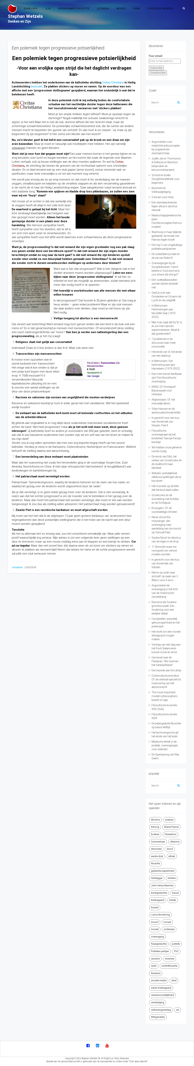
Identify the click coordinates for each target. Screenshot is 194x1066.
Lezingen (103, 8)
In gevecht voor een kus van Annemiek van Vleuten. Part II (165, 421)
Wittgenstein (158, 1017)
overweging (157, 936)
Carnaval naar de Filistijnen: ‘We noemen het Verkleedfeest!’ (165, 661)
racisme (155, 958)
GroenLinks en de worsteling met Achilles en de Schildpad (165, 499)
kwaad (154, 907)
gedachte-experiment (162, 870)
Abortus (155, 819)
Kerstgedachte (159, 892)
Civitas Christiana (113, 82)
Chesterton (170, 834)
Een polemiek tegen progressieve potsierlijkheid (58, 48)
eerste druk (157, 856)
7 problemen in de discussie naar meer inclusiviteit (164, 342)
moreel (155, 929)
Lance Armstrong (160, 914)
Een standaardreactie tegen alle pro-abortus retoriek (165, 206)
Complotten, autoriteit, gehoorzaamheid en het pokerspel (166, 622)
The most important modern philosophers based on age (165, 696)
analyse (169, 819)
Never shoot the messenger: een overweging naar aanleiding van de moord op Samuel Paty (166, 525)
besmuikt (36, 86)
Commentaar (158, 841)
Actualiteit (17, 567)
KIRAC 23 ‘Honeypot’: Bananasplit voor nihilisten (164, 390)
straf (174, 980)
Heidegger (157, 878)
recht (153, 965)
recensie (169, 958)
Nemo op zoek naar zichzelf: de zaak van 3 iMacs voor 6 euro (165, 576)
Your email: (156, 55)
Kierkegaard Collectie (73, 8)
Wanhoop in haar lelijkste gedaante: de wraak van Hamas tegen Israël (166, 236)
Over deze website (160, 8)
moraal (167, 922)
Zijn (48, 8)
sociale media (158, 980)
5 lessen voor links (163, 197)
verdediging (157, 1002)
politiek (176, 943)
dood (170, 848)
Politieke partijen (160, 951)
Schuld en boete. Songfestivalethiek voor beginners (166, 179)
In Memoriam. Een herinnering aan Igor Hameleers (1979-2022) (166, 364)
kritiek (172, 900)
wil (177, 1009)
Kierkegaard (157, 900)
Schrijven (31, 8)
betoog (155, 826)
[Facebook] (88, 1046)
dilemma (175, 841)
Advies (121, 8)
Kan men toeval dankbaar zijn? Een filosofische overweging (167, 377)
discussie (156, 848)
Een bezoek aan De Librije (166, 670)
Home (136, 8)
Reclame (155, 973)
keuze (175, 892)
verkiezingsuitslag (161, 1009)
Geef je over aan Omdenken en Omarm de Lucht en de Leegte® (166, 296)
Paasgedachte (159, 943)
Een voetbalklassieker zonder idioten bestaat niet (165, 283)
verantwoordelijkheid (162, 995)
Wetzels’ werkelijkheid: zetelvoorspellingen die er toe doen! (166, 477)
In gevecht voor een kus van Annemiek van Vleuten (165, 563)
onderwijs (169, 929)
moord (154, 922)
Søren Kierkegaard (161, 987)
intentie (172, 878)
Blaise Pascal (171, 826)
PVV (176, 951)
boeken (155, 834)
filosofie (155, 863)
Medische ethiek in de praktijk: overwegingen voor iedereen (165, 745)
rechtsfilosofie (169, 965)
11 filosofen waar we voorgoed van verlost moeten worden (164, 550)
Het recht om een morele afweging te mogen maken (166, 635)
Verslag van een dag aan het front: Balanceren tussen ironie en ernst (166, 648)
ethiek (171, 856)
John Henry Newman (162, 885)
